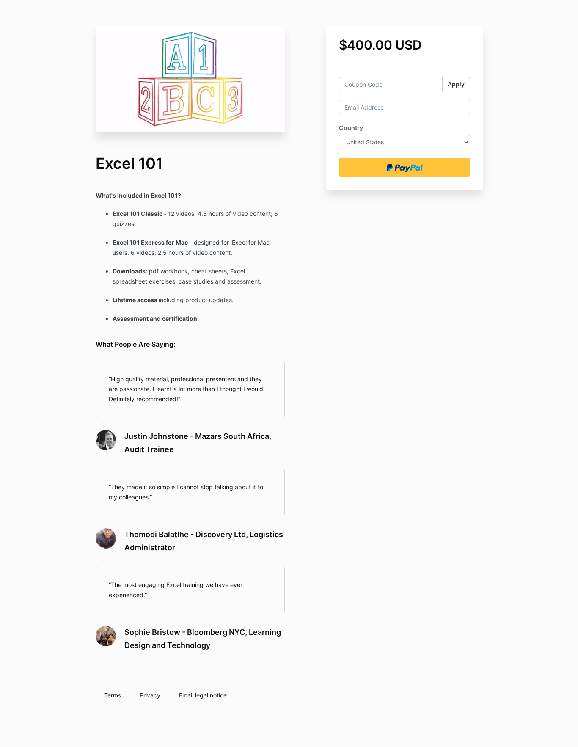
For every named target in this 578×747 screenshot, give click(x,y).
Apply (456, 84)
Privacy (150, 695)
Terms (112, 695)
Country (351, 127)
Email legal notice (203, 695)
